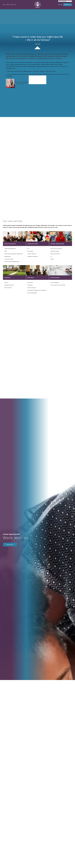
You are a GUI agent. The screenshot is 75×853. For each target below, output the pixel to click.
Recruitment (30, 251)
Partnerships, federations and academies (36, 290)
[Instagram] (59, 4)
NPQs (5, 251)
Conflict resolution (31, 253)
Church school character (56, 248)
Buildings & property (9, 285)
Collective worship (54, 251)
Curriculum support (8, 259)
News (8, 4)
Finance (6, 282)
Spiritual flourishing (54, 253)
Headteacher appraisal (32, 256)
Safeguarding (7, 256)
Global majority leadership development (13, 253)
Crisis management (54, 282)
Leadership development (10, 248)
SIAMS (51, 259)
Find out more (10, 544)
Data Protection (8, 287)
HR (28, 248)
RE (51, 256)
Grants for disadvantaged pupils (11, 261)
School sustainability (32, 292)
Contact (12, 4)
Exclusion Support (31, 287)
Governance (30, 282)
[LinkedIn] (61, 4)
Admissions (30, 285)
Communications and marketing (57, 285)
